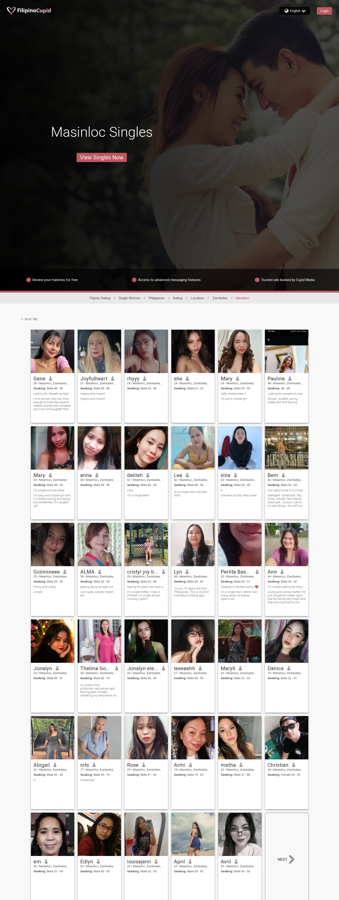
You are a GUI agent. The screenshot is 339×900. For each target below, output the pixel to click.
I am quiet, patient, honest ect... (97, 593)
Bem (273, 475)
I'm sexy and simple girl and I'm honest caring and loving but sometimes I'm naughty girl (51, 500)
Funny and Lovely (44, 587)
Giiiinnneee (46, 572)
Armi (179, 765)
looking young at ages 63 (96, 587)
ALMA (87, 572)
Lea (178, 475)
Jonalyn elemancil (143, 668)
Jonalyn (42, 668)
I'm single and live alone (48, 490)
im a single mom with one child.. (190, 493)
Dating (177, 298)
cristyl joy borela (143, 572)
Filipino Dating (100, 298)
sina (225, 475)
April (179, 861)
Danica (276, 668)
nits (84, 765)
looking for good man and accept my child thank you (146, 587)
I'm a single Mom (138, 495)
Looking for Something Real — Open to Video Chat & (52, 393)
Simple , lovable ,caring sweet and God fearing (283, 400)
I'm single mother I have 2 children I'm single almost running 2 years (143, 595)
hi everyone (87, 780)
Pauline (276, 379)
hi (222, 490)
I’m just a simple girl (234, 398)
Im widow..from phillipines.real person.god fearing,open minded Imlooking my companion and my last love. (99, 690)
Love (130, 490)
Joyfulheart (93, 379)
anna (86, 475)
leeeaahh (184, 668)
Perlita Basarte (236, 572)
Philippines (157, 298)
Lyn (178, 572)
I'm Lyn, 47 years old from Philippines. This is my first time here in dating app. (191, 592)
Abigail (41, 765)
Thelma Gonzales (96, 668)
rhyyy (133, 379)
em (37, 861)
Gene (39, 379)
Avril (226, 861)
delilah (135, 475)
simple (37, 592)
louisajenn (139, 861)
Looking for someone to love (285, 393)
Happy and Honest (92, 393)
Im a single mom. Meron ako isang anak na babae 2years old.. (239, 595)
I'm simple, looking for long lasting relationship (287, 587)
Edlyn (86, 861)
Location (197, 298)
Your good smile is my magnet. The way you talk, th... (287, 490)
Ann (272, 572)
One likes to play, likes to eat (239, 495)
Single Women (129, 298)
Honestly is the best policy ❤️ (239, 587)
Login (324, 11)
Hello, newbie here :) (233, 393)
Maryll (228, 668)
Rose (133, 765)
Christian (278, 765)
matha (228, 765)
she (178, 379)
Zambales (220, 298)
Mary (226, 379)
